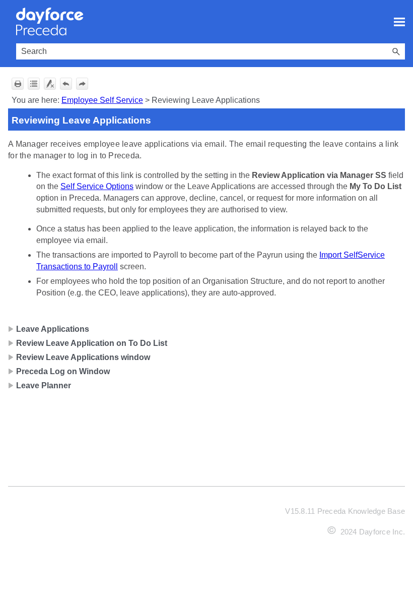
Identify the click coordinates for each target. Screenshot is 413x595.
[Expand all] (34, 84)
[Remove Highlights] (50, 84)
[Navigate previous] (66, 84)
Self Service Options (96, 186)
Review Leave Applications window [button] (83, 357)
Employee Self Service (102, 100)
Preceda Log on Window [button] (63, 371)
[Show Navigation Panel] (399, 22)
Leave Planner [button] (43, 385)
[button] (396, 51)
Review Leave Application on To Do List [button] (91, 343)
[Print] (18, 84)
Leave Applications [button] (52, 329)
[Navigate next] (82, 84)
